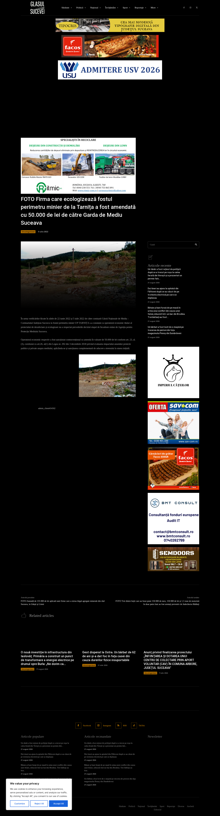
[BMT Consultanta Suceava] (173, 518)
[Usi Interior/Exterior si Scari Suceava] (173, 559)
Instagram (107, 725)
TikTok (142, 725)
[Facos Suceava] (173, 468)
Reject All (39, 803)
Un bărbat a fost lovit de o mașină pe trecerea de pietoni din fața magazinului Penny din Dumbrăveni (166, 330)
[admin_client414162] (28, 414)
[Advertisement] (110, 103)
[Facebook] (184, 7)
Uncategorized (28, 231)
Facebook (87, 725)
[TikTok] (134, 725)
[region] (39, 794)
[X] (196, 7)
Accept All (58, 803)
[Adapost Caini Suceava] (173, 372)
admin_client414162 (46, 408)
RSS (125, 725)
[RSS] (118, 725)
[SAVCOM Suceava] (173, 423)
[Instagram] (190, 7)
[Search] (196, 244)
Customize (19, 803)
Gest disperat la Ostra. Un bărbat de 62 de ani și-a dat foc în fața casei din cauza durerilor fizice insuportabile (108, 656)
